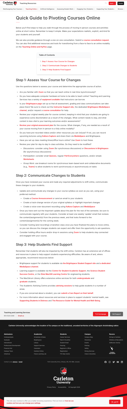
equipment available (51, 99)
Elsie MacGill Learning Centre (54, 274)
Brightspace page (34, 104)
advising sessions (64, 286)
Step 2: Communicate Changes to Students (59, 66)
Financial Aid (8, 348)
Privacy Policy (51, 387)
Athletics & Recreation (116, 340)
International (8, 342)
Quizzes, (53, 156)
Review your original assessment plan (36, 125)
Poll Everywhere (71, 156)
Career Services (65, 337)
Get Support (116, 314)
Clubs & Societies (90, 354)
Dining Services (89, 351)
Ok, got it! (114, 402)
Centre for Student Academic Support (69, 271)
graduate (24, 281)
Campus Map (89, 337)
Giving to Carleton (114, 337)
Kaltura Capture (49, 136)
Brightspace (37, 340)
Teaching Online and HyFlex (34, 47)
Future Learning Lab (40, 354)
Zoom (41, 92)
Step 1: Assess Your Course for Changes (58, 61)
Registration (64, 351)
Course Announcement (42, 198)
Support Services (39, 345)
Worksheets (28, 159)
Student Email (64, 342)
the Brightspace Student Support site (79, 263)
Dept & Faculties (65, 340)
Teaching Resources (28, 3)
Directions (88, 340)
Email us (21, 316)
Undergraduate (8, 337)
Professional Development (12, 345)
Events (87, 342)
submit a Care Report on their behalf (77, 293)
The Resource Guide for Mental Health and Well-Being (76, 300)
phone (15, 362)
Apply (112, 3)
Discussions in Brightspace (96, 148)
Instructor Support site (64, 107)
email (20, 362)
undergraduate (83, 278)
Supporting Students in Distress (34, 300)
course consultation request (96, 40)
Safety (87, 348)
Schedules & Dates (40, 337)
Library (36, 342)
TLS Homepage (100, 314)
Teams (31, 167)
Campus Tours (8, 351)
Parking (87, 345)
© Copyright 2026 (74, 387)
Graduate (7, 340)
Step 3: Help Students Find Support (56, 70)
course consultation (52, 110)
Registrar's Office (65, 348)
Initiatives (7, 354)
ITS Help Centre (65, 354)
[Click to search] (106, 3)
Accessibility (62, 387)
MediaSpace (79, 136)
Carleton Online (39, 351)
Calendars (37, 348)
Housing (62, 345)
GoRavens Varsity (114, 342)
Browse (120, 9)
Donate (121, 3)
